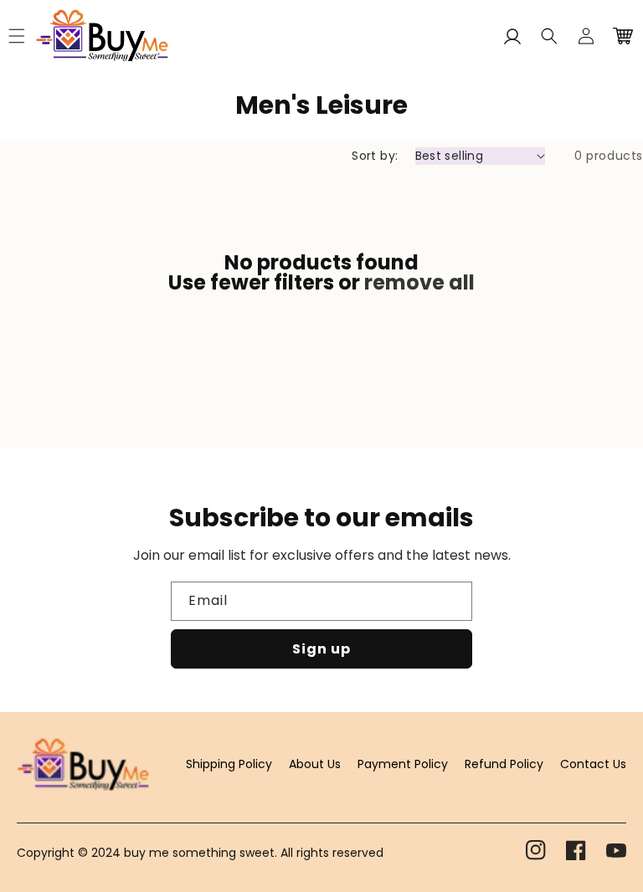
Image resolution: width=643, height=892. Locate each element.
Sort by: (375, 155)
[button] (549, 36)
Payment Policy (403, 764)
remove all (419, 283)
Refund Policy (504, 764)
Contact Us (593, 764)
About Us (315, 764)
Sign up (321, 649)
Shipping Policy (229, 764)
